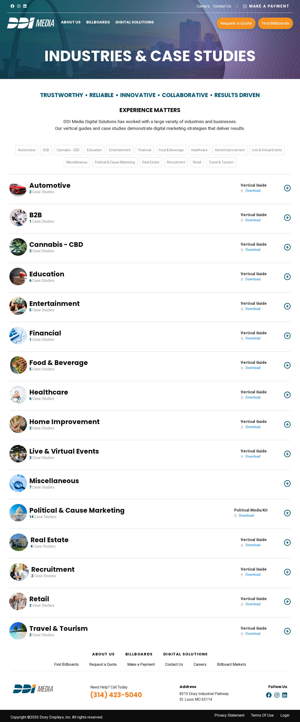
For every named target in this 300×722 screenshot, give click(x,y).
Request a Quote (236, 23)
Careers (203, 6)
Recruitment (176, 162)
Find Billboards (275, 23)
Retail (197, 162)
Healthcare (199, 150)
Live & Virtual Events (267, 150)
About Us (71, 22)
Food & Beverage (171, 150)
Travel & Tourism (221, 162)
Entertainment (120, 150)
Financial (144, 150)
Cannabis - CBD (68, 150)
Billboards (98, 22)
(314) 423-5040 (116, 694)
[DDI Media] (30, 22)
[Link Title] (12, 6)
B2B (46, 150)
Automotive (27, 150)
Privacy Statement (229, 715)
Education (94, 150)
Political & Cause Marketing (115, 162)
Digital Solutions (135, 22)
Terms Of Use (262, 715)
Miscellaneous (76, 162)
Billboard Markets (231, 664)
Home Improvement (230, 150)
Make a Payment (269, 6)
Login (284, 715)
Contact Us (222, 6)
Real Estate (150, 162)
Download (253, 190)
